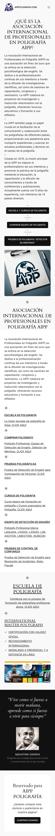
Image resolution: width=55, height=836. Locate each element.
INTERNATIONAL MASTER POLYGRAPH (23, 623)
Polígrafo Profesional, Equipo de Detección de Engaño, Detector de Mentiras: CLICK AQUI (25, 447)
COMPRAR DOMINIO (27, 820)
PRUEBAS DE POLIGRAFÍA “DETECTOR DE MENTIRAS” (27, 241)
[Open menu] (49, 7)
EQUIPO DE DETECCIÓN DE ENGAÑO (27, 522)
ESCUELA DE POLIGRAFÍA (20, 415)
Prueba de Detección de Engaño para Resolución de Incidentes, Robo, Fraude (27, 561)
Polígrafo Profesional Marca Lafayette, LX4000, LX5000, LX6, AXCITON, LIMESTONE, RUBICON (25, 531)
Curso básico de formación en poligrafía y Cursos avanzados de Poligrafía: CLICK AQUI (24, 505)
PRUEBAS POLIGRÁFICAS (20, 463)
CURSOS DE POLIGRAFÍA (19, 495)
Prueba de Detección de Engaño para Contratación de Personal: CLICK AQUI (27, 473)
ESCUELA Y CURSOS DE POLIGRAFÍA (28, 210)
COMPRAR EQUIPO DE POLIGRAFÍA (27, 225)
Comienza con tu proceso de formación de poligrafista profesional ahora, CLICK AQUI (27, 602)
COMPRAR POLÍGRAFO (18, 437)
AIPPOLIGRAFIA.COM (26, 7)
